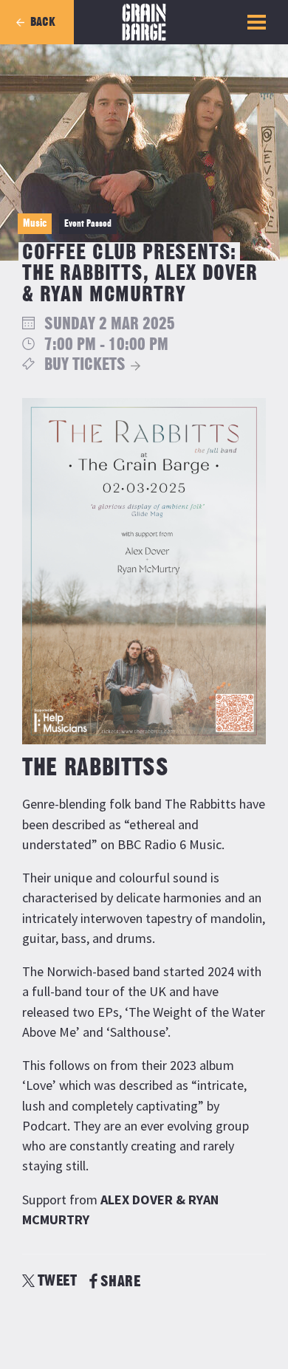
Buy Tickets (85, 365)
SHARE (120, 1281)
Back (42, 22)
